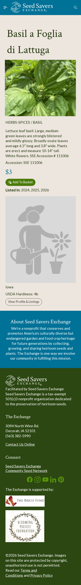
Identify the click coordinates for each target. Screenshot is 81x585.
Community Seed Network (26, 470)
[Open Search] (75, 7)
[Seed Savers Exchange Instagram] (37, 481)
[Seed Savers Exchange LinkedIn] (53, 481)
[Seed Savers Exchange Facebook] (30, 481)
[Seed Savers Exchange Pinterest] (61, 481)
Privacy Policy (41, 575)
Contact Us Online (20, 444)
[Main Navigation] (5, 7)
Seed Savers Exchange (23, 466)
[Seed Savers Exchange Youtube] (45, 481)
